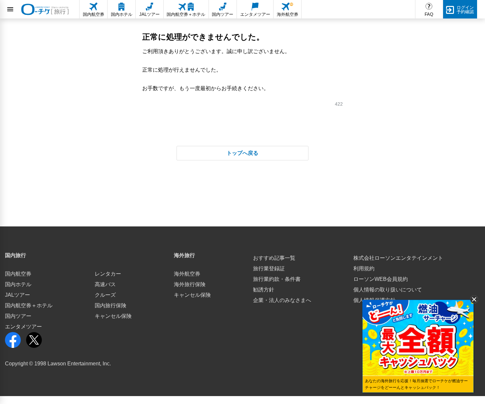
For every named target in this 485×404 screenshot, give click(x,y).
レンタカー (108, 274)
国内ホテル (18, 284)
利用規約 (363, 268)
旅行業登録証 (269, 268)
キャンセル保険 (113, 316)
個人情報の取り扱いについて (387, 289)
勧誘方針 (263, 289)
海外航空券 (187, 274)
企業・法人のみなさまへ (282, 300)
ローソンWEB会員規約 (380, 279)
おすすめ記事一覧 (274, 258)
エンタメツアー (23, 326)
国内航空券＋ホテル (28, 305)
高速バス (105, 284)
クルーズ (105, 295)
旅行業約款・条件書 (277, 279)
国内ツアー (18, 316)
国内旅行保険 (110, 305)
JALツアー (17, 295)
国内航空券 (18, 274)
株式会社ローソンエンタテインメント (398, 258)
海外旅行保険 (190, 284)
